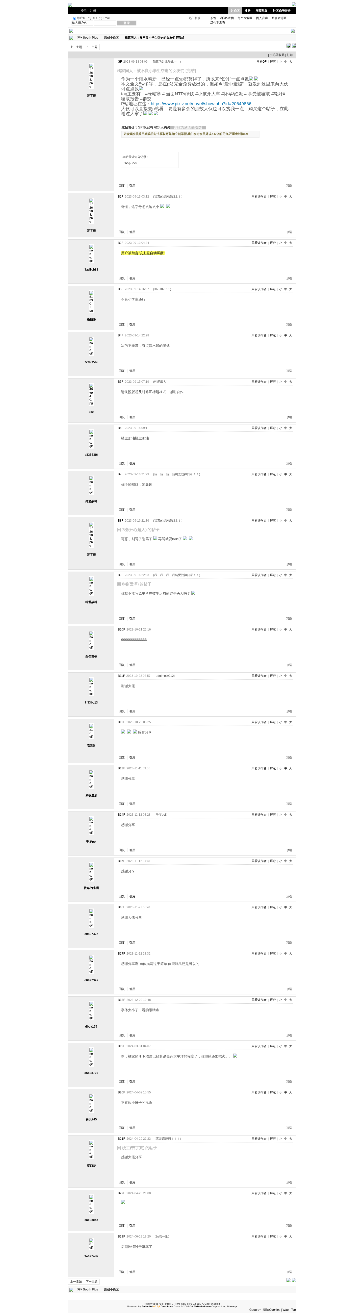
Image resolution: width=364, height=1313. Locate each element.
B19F (121, 1046)
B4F (120, 335)
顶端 (289, 185)
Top (293, 1310)
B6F (120, 428)
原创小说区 (111, 37)
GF (120, 61)
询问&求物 (227, 18)
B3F (120, 289)
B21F (121, 1138)
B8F (120, 520)
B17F (121, 953)
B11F (121, 676)
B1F (120, 196)
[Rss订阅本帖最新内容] (186, 37)
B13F (121, 768)
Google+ (255, 1310)
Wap (286, 1310)
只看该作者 (259, 196)
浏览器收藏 (277, 55)
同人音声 (262, 18)
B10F (121, 629)
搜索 (248, 10)
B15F (121, 861)
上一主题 (76, 47)
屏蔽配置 (261, 10)
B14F (121, 814)
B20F (121, 1092)
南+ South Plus (88, 37)
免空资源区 (244, 18)
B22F (121, 1193)
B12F (121, 722)
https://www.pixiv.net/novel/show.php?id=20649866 (201, 103)
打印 (290, 55)
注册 (93, 10)
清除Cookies (271, 1310)
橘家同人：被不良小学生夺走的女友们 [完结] (154, 37)
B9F (120, 575)
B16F (121, 907)
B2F (120, 243)
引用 (132, 185)
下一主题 (92, 47)
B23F (121, 1236)
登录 (84, 10)
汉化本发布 (217, 22)
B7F (120, 474)
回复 (122, 185)
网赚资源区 (279, 18)
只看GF (261, 61)
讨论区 (235, 10)
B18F (121, 1000)
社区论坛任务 (282, 10)
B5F (120, 381)
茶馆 (213, 18)
